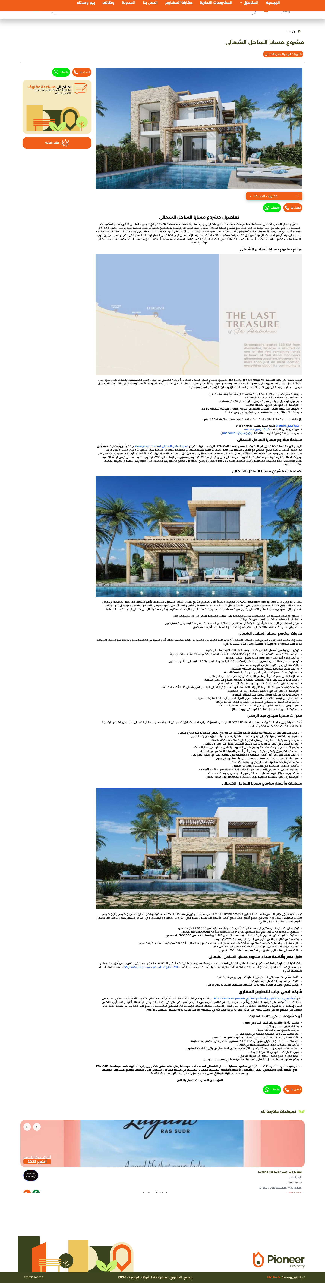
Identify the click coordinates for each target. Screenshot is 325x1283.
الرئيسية (291, 31)
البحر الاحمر (295, 1177)
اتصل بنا (296, 207)
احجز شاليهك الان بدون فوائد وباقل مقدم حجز (150, 967)
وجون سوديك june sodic (237, 433)
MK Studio (274, 1277)
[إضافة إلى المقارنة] (37, 1127)
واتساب (275, 207)
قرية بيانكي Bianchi (287, 425)
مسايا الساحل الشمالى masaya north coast (162, 446)
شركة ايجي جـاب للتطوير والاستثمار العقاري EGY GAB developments (255, 998)
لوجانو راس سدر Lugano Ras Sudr (280, 1171)
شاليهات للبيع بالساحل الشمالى (283, 54)
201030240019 (33, 1277)
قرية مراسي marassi (256, 429)
